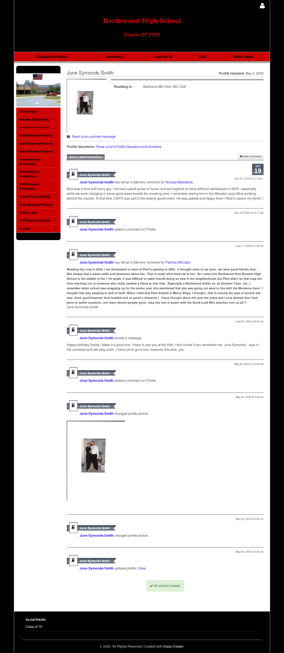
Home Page (27, 111)
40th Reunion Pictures (36, 135)
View (141, 568)
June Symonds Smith (95, 175)
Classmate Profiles (52, 57)
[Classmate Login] (262, 5)
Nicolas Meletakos (179, 182)
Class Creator (173, 646)
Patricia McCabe (177, 262)
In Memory (114, 57)
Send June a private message (94, 136)
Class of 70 (34, 626)
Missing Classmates (34, 119)
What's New (243, 57)
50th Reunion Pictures (36, 151)
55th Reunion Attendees (29, 186)
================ (34, 127)
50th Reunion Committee (29, 174)
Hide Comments (251, 156)
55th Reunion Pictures (36, 204)
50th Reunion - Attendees (30, 161)
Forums (25, 228)
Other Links (28, 212)
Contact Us (164, 57)
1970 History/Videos (34, 220)
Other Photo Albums (35, 196)
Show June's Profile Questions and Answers (128, 146)
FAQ (202, 57)
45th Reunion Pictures (36, 143)
